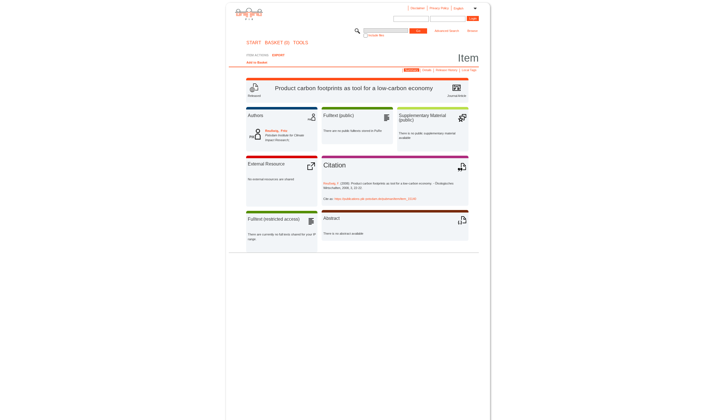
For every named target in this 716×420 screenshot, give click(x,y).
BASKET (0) (277, 43)
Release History (447, 70)
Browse (472, 30)
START (253, 43)
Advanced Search (447, 30)
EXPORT (278, 55)
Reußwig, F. (331, 183)
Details (427, 70)
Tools (300, 43)
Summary (411, 70)
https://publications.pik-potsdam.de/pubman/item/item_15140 (375, 198)
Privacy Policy (439, 8)
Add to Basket (256, 62)
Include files (376, 35)
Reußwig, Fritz (276, 130)
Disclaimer (418, 8)
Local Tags (469, 70)
